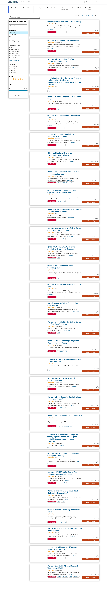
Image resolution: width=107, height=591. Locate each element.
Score (89, 15)
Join (94, 1)
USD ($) (22, 1)
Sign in (97, 1)
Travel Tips (89, 1)
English (28, 1)
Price (93, 15)
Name (97, 15)
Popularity (84, 15)
